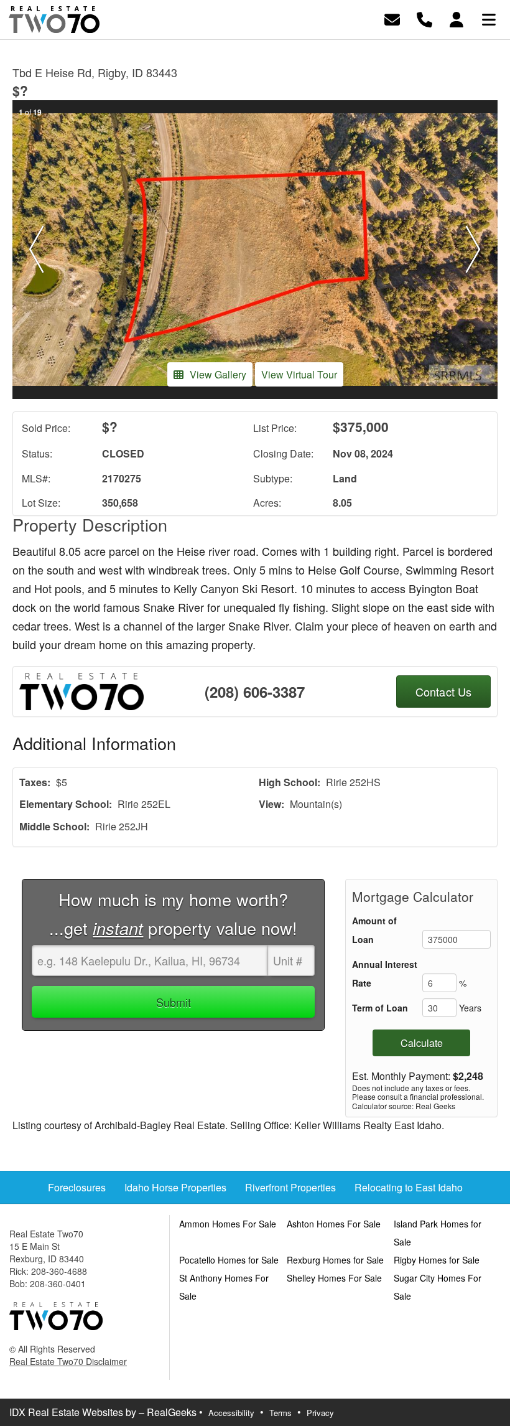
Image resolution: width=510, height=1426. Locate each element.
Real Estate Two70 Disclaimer (68, 1361)
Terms (280, 1413)
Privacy (320, 1413)
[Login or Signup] (456, 18)
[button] (36, 249)
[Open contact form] (392, 18)
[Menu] (489, 18)
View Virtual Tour (299, 374)
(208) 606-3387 (255, 691)
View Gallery (218, 374)
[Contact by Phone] (424, 18)
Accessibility (231, 1413)
